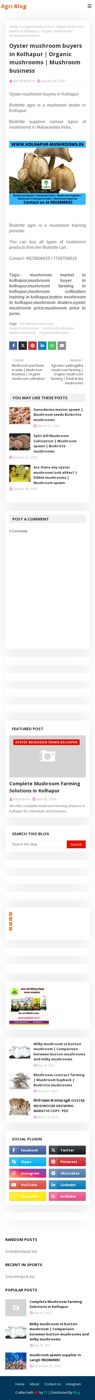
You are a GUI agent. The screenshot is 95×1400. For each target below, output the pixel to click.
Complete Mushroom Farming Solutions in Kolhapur (44, 787)
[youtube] (27, 1184)
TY (46, 1392)
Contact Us (52, 1384)
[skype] (27, 1161)
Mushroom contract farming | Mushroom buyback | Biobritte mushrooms (59, 1079)
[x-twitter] (67, 1150)
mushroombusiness (24, 328)
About (34, 1384)
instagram (73, 1384)
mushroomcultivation (58, 328)
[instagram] (27, 1173)
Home (13, 26)
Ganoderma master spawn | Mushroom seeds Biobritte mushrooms (58, 414)
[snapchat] (27, 1196)
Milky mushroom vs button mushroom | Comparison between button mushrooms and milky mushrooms (59, 1051)
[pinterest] (67, 1161)
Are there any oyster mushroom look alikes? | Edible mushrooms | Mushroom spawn (55, 475)
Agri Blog (13, 6)
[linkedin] (67, 1184)
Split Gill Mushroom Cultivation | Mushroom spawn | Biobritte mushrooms (55, 443)
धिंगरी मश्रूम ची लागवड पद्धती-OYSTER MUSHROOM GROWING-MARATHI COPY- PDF (59, 1105)
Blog (76, 1392)
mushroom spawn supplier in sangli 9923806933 (55, 1357)
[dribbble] (67, 1196)
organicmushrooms (37, 26)
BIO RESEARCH (24, 81)
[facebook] (27, 1150)
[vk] (67, 1173)
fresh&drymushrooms (37, 324)
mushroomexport (22, 332)
